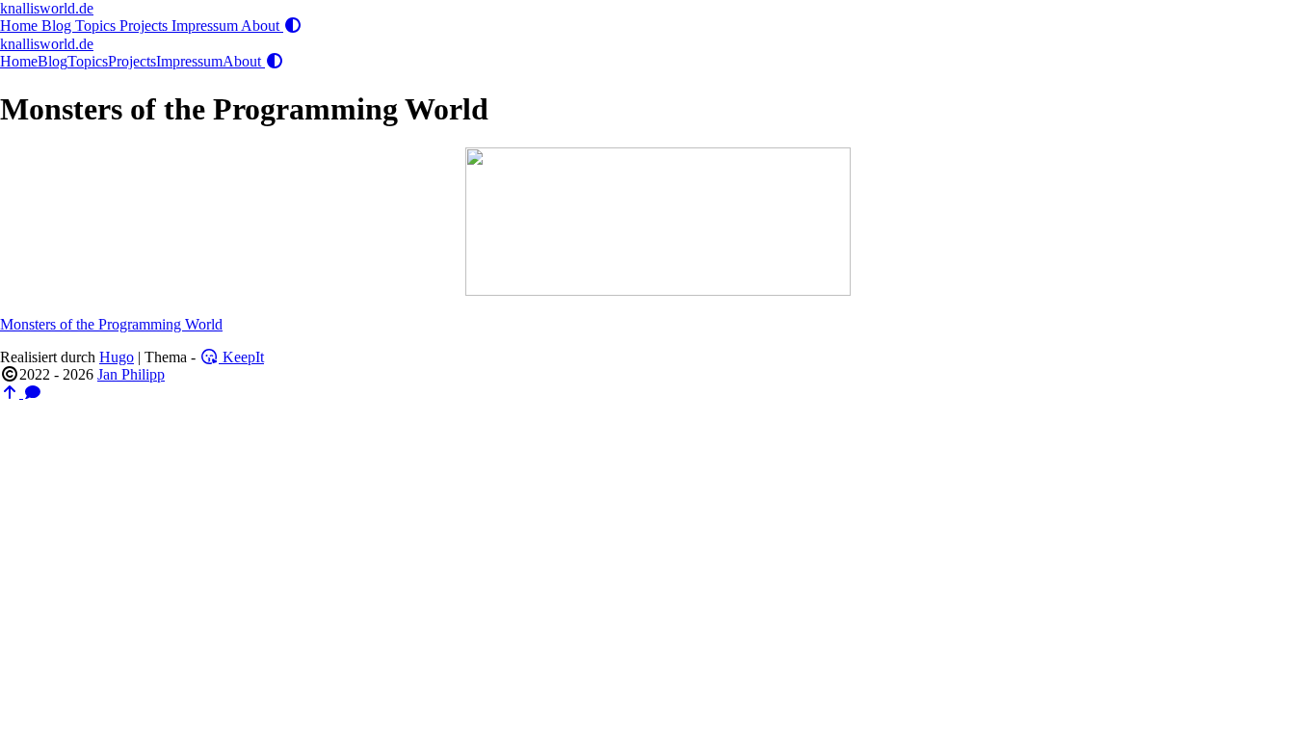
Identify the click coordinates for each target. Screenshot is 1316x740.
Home (20, 25)
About (262, 25)
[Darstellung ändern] (293, 25)
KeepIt (241, 357)
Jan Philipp (131, 374)
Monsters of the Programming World (111, 324)
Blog (58, 25)
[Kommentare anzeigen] (32, 392)
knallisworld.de (46, 8)
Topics (97, 25)
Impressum (206, 25)
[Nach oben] (11, 392)
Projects (145, 25)
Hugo (116, 357)
